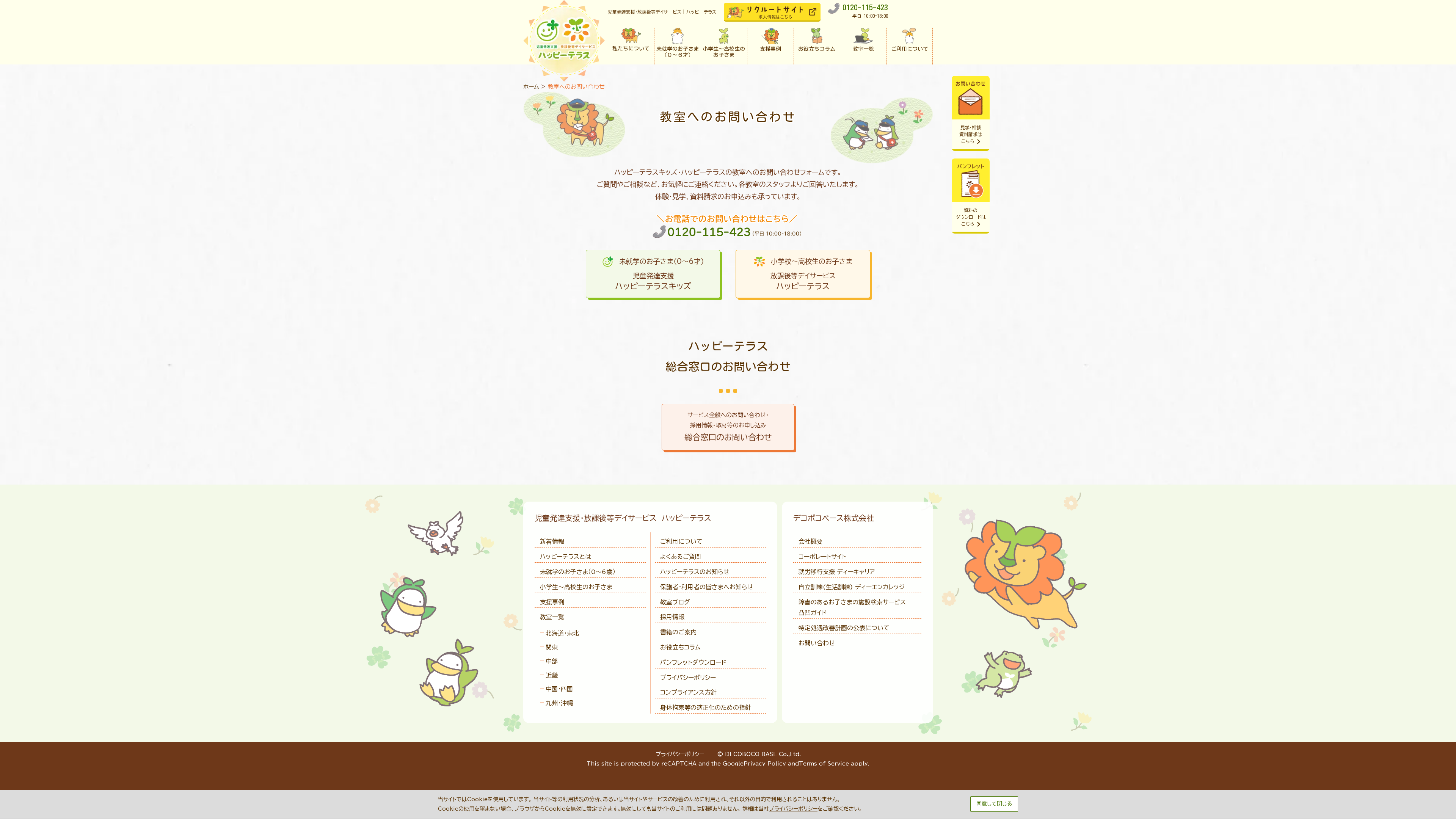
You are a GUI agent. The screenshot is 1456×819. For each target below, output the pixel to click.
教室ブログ (675, 602)
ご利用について (681, 541)
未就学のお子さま (577, 572)
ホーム (531, 86)
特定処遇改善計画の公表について (844, 628)
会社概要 (811, 541)
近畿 (552, 675)
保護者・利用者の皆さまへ (706, 587)
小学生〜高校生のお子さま (576, 587)
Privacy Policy (765, 763)
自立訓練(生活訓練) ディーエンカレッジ (852, 587)
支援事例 (552, 602)
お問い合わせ (817, 643)
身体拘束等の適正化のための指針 (705, 707)
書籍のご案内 (678, 632)
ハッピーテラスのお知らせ (695, 572)
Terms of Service (824, 763)
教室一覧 (552, 617)
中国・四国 (559, 689)
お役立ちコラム (680, 647)
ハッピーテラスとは (565, 557)
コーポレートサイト (822, 557)
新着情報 (552, 541)
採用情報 (672, 617)
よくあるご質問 (680, 557)
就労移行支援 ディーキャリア (837, 572)
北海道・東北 (562, 633)
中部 (552, 661)
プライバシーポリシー (688, 678)
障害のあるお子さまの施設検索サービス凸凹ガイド (852, 607)
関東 (552, 647)
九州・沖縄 (559, 703)
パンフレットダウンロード (693, 662)
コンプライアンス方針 (688, 692)
